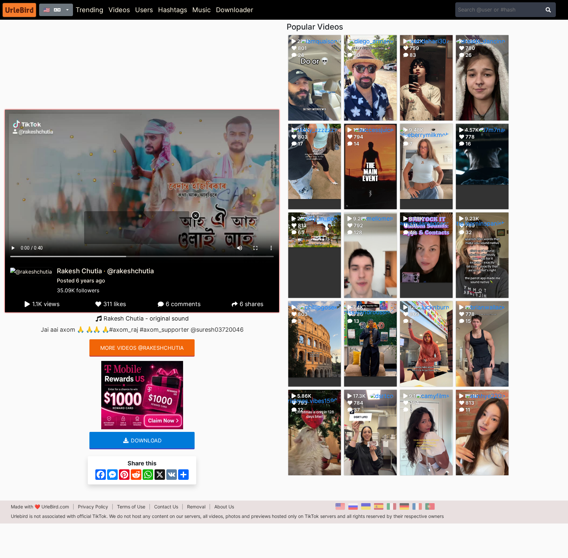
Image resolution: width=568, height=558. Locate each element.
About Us (224, 506)
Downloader (234, 10)
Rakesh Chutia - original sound (145, 318)
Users (144, 10)
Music (201, 10)
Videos (119, 10)
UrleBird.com (55, 506)
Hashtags (172, 10)
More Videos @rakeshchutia (142, 348)
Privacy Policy (93, 506)
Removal (196, 506)
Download (145, 440)
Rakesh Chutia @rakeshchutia (105, 271)
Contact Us (166, 506)
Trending (89, 10)
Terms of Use (131, 506)
